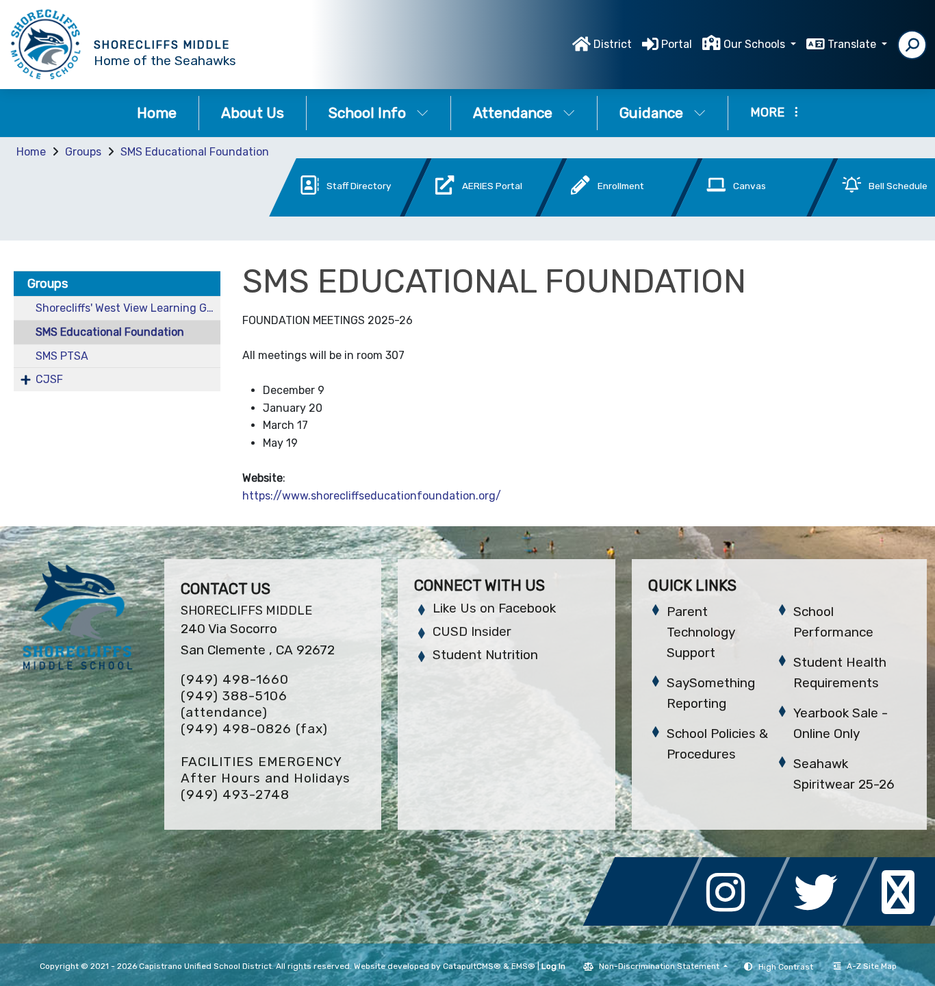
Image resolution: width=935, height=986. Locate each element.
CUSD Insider (472, 631)
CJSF (49, 379)
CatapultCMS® (472, 966)
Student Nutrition (485, 655)
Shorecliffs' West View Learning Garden (128, 308)
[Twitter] (820, 921)
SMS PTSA (62, 355)
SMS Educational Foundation (194, 151)
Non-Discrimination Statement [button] (660, 966)
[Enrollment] (599, 212)
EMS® (523, 966)
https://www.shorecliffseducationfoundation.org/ (373, 495)
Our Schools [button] (755, 44)
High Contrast (785, 967)
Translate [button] (853, 44)
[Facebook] (645, 921)
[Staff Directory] (328, 212)
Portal (676, 44)
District (612, 44)
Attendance (512, 112)
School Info (367, 112)
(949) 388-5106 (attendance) (234, 704)
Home (157, 112)
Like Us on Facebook (494, 608)
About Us (252, 112)
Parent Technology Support (701, 632)
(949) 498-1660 (235, 679)
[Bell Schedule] (868, 212)
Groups (83, 151)
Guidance (651, 112)
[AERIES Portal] (463, 212)
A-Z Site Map (872, 966)
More (767, 112)
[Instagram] (732, 921)
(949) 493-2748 (235, 794)
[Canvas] (734, 212)
